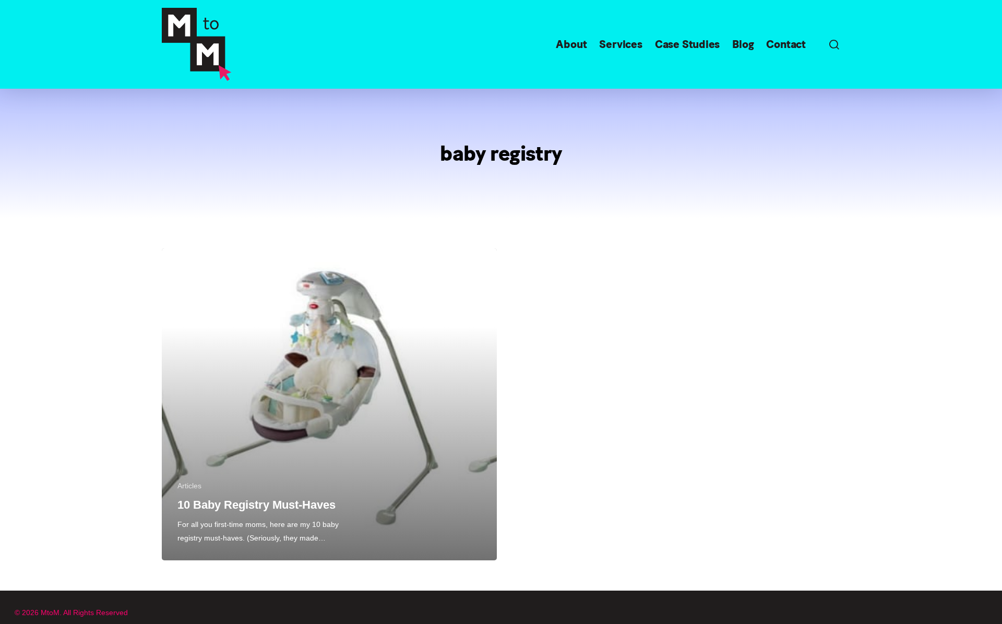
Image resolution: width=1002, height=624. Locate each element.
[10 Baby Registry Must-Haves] (329, 404)
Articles (189, 486)
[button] (834, 44)
